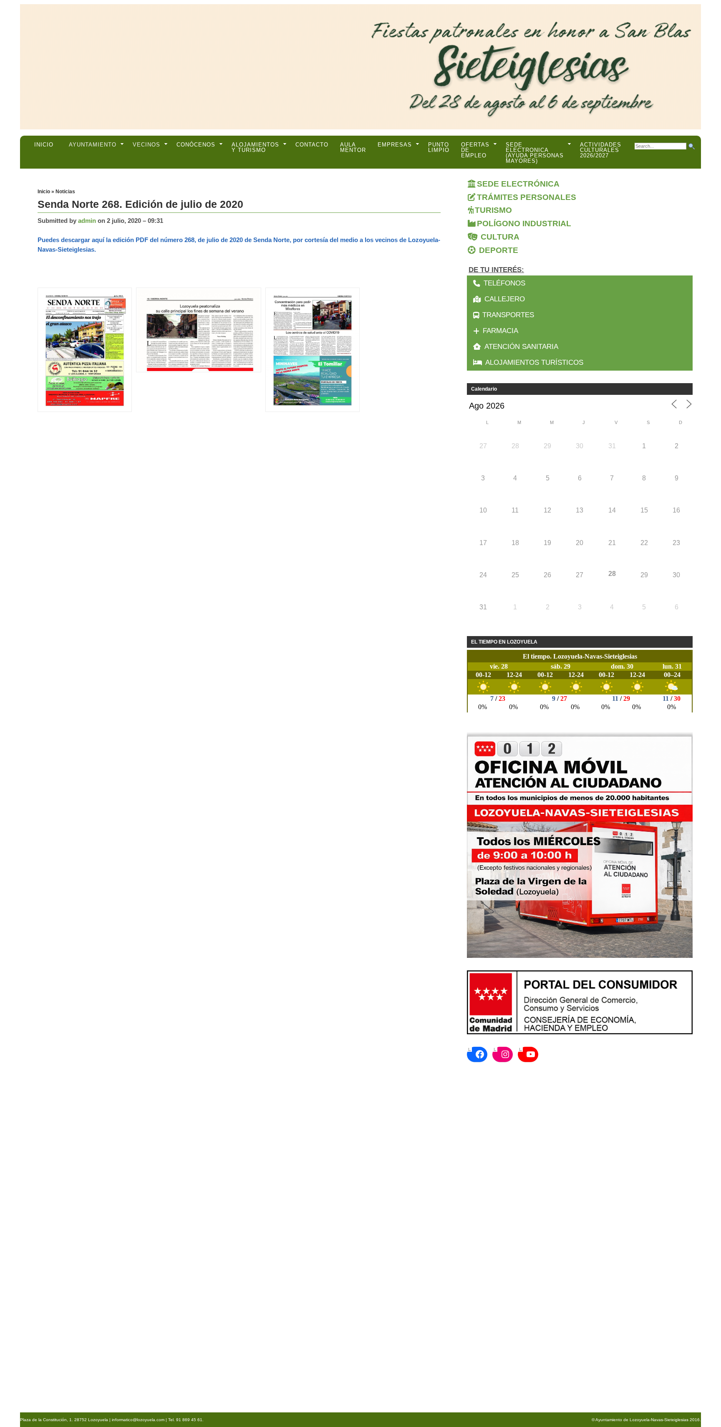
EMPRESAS (395, 144)
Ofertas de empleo (475, 150)
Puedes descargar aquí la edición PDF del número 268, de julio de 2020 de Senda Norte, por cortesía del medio (198, 239)
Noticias (65, 191)
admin (87, 220)
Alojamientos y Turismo (255, 147)
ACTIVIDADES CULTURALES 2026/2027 (600, 150)
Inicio (43, 144)
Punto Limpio (438, 147)
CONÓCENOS (195, 144)
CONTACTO (311, 144)
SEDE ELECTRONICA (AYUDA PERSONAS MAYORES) (535, 152)
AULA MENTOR (353, 147)
